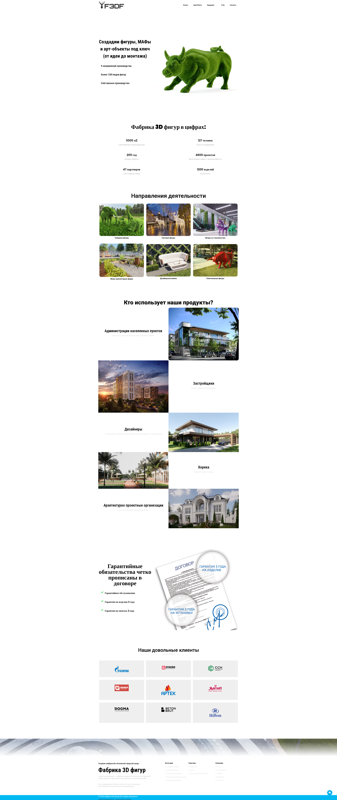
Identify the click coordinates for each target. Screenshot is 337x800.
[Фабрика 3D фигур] (111, 5)
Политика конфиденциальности (106, 799)
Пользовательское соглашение (123, 799)
